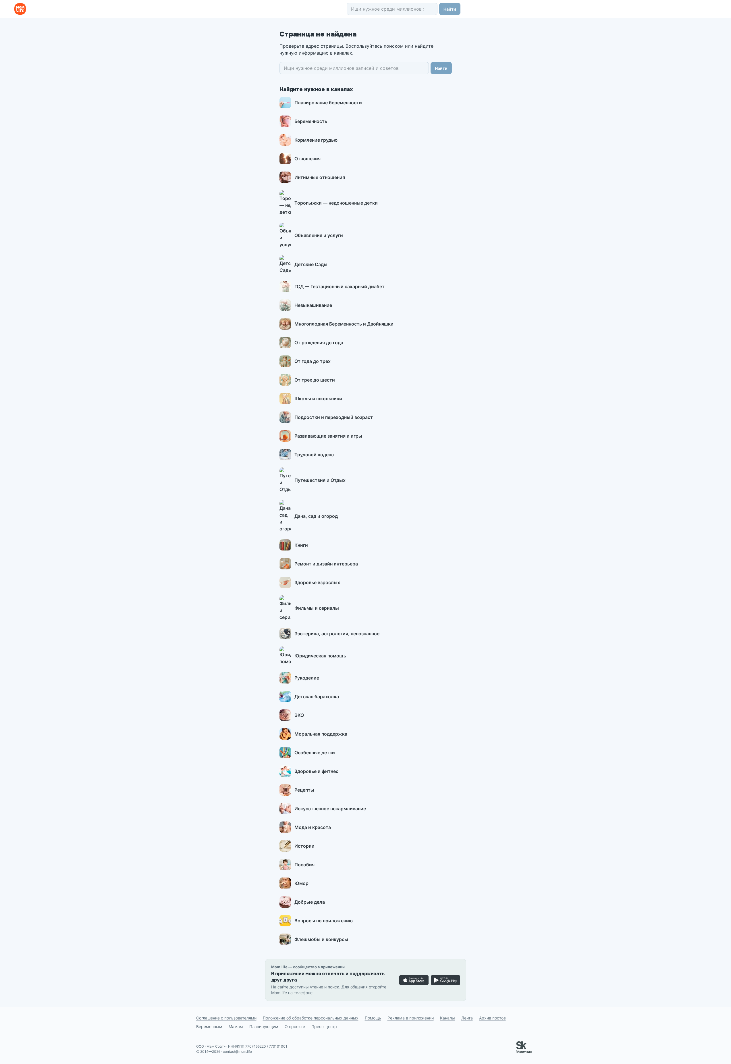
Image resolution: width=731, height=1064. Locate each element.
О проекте (295, 1026)
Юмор (301, 883)
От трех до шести (314, 380)
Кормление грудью (315, 140)
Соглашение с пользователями (226, 1017)
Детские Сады (310, 264)
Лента (467, 1017)
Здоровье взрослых (317, 582)
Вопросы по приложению (323, 920)
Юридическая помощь (320, 656)
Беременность (310, 121)
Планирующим (263, 1026)
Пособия (304, 864)
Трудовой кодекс (314, 454)
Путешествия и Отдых (320, 480)
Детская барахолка (316, 696)
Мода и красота (312, 827)
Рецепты (304, 790)
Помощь (373, 1017)
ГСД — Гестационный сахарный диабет (339, 286)
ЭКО (299, 715)
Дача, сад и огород (316, 516)
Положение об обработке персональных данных (310, 1017)
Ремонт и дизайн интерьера (326, 564)
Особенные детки (314, 752)
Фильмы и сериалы (316, 608)
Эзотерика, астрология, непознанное (336, 633)
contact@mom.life (237, 1051)
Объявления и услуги (318, 235)
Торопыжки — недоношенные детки (336, 203)
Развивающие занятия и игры (328, 436)
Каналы (447, 1017)
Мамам (236, 1026)
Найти (449, 9)
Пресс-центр (324, 1026)
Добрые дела (309, 902)
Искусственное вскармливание (330, 808)
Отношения (307, 158)
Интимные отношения (319, 177)
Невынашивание (313, 305)
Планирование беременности (328, 102)
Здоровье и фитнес (316, 771)
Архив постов (492, 1017)
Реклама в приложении (410, 1017)
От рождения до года (318, 342)
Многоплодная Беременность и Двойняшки (344, 324)
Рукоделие (306, 678)
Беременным (209, 1026)
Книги (301, 545)
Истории (304, 846)
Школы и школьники (318, 398)
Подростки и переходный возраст (333, 417)
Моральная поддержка (320, 734)
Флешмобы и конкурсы (321, 939)
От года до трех (312, 361)
